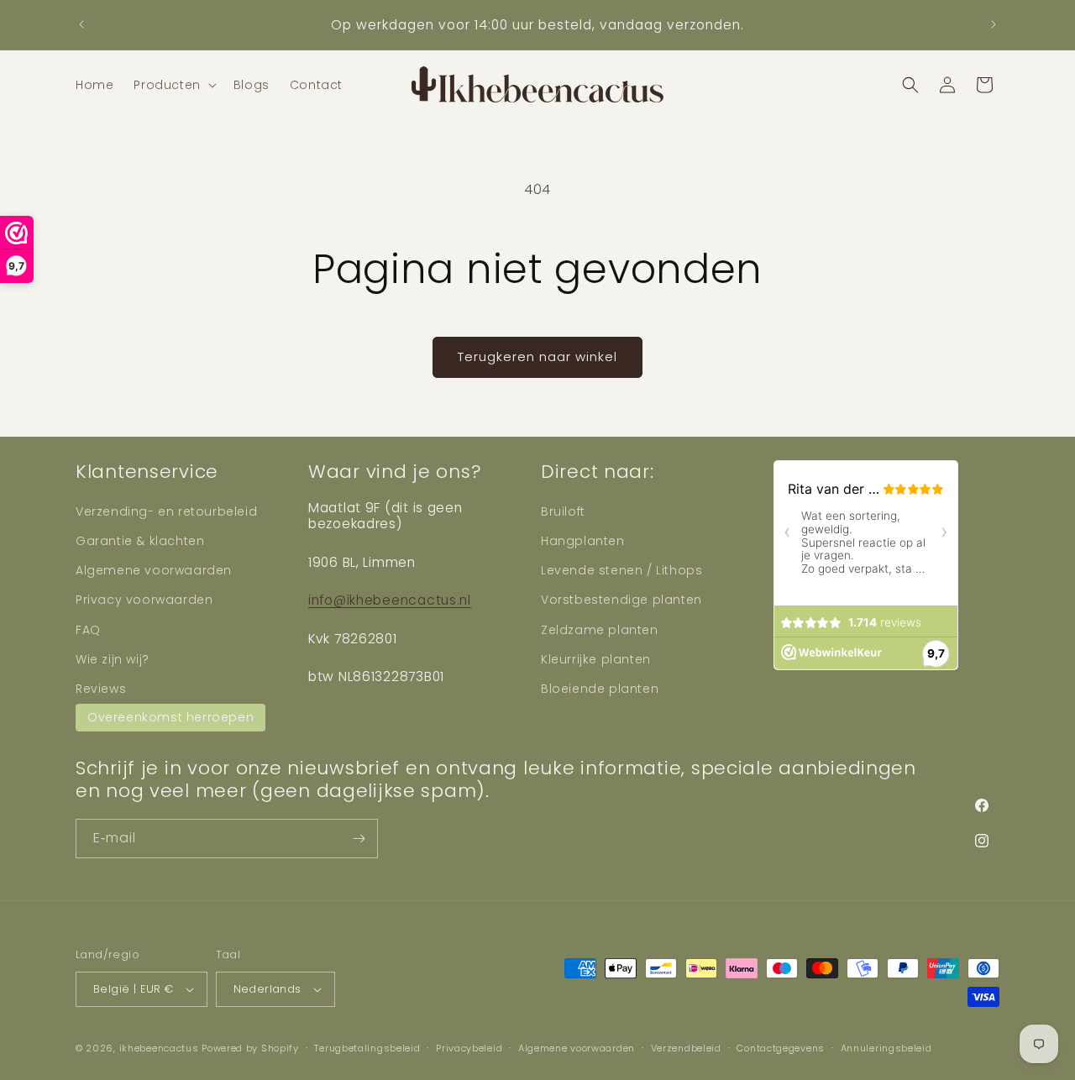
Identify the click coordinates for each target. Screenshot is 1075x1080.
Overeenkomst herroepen (170, 717)
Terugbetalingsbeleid (367, 1048)
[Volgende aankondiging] (993, 24)
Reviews (101, 688)
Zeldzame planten (599, 629)
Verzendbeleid (686, 1048)
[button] (173, 84)
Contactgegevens (781, 1048)
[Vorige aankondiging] (81, 24)
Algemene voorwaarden (154, 570)
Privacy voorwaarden (144, 599)
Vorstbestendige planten (621, 599)
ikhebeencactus (159, 1048)
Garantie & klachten (140, 540)
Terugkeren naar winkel (537, 356)
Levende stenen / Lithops (621, 570)
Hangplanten (583, 540)
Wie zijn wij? (112, 659)
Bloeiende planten (599, 688)
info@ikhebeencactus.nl (389, 600)
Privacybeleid (469, 1048)
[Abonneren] (358, 838)
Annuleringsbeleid (886, 1048)
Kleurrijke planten (596, 659)
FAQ (88, 629)
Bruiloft (563, 511)
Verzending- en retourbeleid (166, 511)
